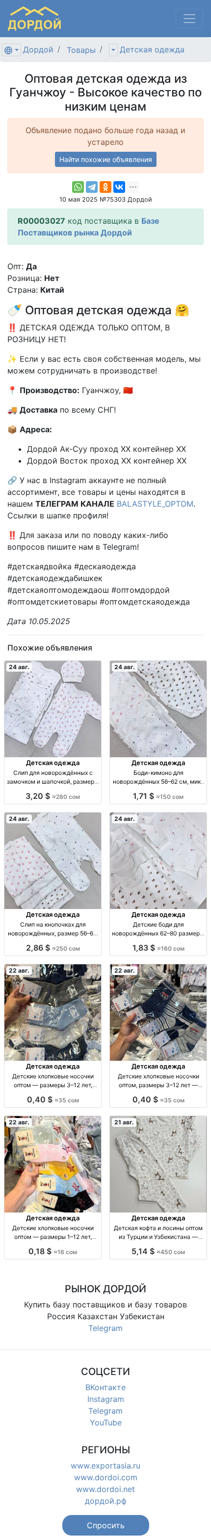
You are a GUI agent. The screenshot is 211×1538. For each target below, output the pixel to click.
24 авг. (19, 667)
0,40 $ (53, 1099)
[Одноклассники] (105, 187)
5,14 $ (158, 1251)
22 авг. (19, 970)
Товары (81, 50)
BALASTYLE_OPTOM (155, 504)
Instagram (105, 1399)
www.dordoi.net (105, 1489)
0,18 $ (52, 1251)
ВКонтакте (105, 1387)
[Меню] (189, 18)
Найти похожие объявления (105, 159)
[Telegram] (92, 187)
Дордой (38, 49)
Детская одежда (152, 49)
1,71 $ (158, 796)
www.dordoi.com (105, 1477)
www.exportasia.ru (105, 1465)
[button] (106, 1525)
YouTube (106, 1422)
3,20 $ (53, 796)
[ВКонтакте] (119, 187)
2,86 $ (53, 948)
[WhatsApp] (78, 187)
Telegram (105, 1328)
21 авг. (124, 1122)
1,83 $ (158, 948)
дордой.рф (106, 1501)
